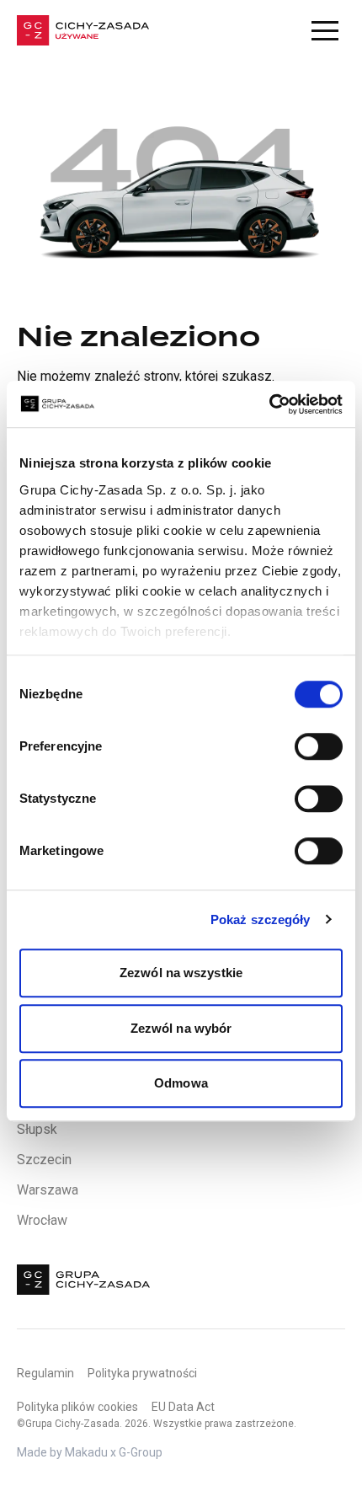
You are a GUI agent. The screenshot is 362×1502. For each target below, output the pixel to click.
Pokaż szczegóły (260, 919)
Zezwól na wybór (181, 1028)
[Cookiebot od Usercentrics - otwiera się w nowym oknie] (269, 404)
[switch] (319, 746)
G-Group (140, 1452)
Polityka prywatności (142, 1373)
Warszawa (47, 1190)
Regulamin (45, 1373)
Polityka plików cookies (77, 1407)
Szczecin (44, 1160)
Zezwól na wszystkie (181, 972)
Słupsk (37, 1129)
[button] (325, 30)
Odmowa (181, 1083)
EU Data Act (183, 1407)
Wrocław (42, 1220)
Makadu (86, 1452)
